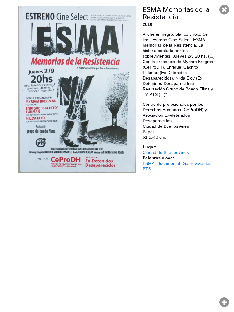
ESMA (148, 163)
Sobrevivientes (197, 163)
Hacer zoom (224, 302)
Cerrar (224, 9)
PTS (147, 168)
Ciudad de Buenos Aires (166, 152)
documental (169, 163)
